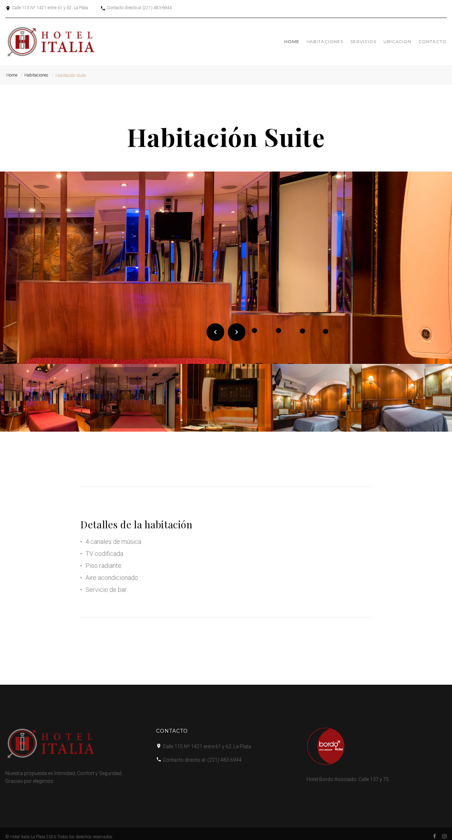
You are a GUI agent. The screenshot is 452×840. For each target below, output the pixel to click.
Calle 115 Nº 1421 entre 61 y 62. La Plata (50, 7)
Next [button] (236, 332)
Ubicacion (397, 41)
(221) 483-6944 (157, 7)
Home (291, 41)
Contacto (432, 41)
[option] (226, 268)
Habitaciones (325, 41)
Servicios (363, 41)
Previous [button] (215, 332)
